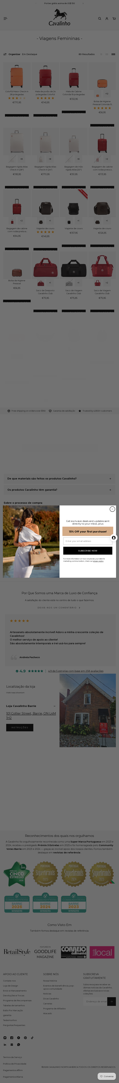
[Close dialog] (112, 509)
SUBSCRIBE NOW (87, 550)
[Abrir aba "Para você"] (113, 538)
